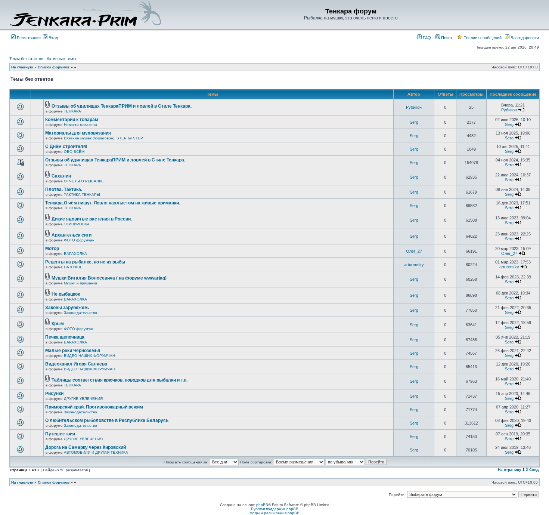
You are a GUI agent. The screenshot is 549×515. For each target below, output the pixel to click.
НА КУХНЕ (73, 267)
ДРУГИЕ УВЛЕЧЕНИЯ (83, 399)
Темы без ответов (26, 58)
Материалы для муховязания (78, 133)
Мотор (52, 248)
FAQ (426, 38)
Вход (52, 38)
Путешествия (60, 434)
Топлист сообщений (482, 38)
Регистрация (28, 38)
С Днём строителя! (66, 146)
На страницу (509, 470)
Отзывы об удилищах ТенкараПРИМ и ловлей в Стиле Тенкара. (122, 106)
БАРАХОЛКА (75, 254)
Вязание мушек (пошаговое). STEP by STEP (103, 138)
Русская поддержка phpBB (274, 509)
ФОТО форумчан (79, 240)
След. (534, 470)
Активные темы (61, 58)
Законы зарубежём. (67, 307)
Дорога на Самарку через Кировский (85, 447)
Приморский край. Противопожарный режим (94, 407)
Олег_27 (414, 251)
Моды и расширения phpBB (274, 513)
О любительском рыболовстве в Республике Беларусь (106, 420)
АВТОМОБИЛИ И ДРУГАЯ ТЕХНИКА (96, 452)
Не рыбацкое (66, 294)
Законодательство (80, 313)
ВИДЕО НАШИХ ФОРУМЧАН (89, 356)
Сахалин (61, 176)
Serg (414, 122)
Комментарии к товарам (71, 119)
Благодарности (524, 38)
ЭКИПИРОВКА (77, 224)
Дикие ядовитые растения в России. (92, 219)
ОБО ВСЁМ (74, 151)
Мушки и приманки (80, 283)
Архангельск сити (72, 235)
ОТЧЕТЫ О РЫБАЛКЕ (84, 181)
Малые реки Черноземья (72, 350)
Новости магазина (80, 125)
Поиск (446, 38)
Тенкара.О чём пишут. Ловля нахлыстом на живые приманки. (112, 203)
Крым (58, 323)
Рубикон (414, 107)
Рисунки (54, 393)
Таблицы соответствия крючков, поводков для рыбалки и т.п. (119, 380)
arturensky (414, 264)
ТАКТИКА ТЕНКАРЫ (82, 194)
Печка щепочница (64, 337)
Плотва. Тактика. (63, 189)
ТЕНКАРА (72, 111)
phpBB (262, 505)
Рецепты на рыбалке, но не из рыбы (85, 262)
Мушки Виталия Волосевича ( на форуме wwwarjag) (109, 278)
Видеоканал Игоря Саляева (76, 364)
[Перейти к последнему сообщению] (521, 110)
